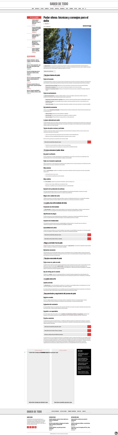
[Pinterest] (88, 26)
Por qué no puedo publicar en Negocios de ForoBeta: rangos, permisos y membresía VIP (36, 29)
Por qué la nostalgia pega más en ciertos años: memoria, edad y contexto (33, 73)
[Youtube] (35, 427)
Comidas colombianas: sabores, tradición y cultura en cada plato (36, 49)
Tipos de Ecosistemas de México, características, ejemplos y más (80, 424)
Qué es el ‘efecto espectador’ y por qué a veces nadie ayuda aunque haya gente (34, 66)
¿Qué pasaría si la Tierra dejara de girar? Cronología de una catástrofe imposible (36, 42)
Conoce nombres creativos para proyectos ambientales (79, 420)
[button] (85, 8)
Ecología (72, 421)
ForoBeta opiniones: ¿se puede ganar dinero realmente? (36, 36)
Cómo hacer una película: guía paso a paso (63, 402)
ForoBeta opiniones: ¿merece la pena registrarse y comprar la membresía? (36, 21)
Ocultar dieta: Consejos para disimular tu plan (38, 402)
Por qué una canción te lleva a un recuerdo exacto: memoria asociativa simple (34, 85)
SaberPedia (34, 52)
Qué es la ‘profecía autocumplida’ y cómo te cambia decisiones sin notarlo (34, 79)
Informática (34, 32)
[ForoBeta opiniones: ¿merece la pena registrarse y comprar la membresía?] (29, 21)
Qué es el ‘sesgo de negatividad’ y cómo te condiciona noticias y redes (34, 91)
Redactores (48, 26)
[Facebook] (84, 26)
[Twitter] (86, 26)
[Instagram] (30, 427)
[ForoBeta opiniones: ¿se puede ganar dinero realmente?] (29, 36)
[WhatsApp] (90, 26)
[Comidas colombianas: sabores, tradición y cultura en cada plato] (29, 50)
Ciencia (33, 46)
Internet (33, 38)
